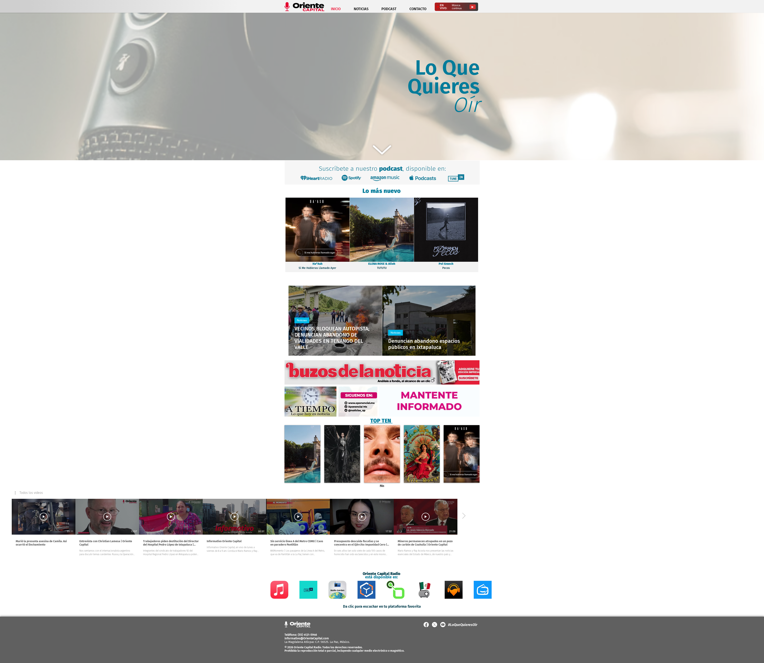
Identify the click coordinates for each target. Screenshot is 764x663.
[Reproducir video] (44, 517)
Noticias (302, 320)
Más (382, 485)
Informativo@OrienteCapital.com (307, 638)
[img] (302, 454)
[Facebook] (426, 624)
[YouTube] (442, 624)
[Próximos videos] (463, 516)
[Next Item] (486, 589)
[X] (434, 624)
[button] (29, 493)
